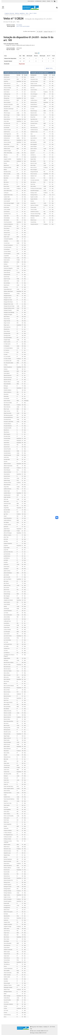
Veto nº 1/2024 (32, 13)
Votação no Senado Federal (39, 73)
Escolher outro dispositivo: (29, 31)
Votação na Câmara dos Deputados (15, 73)
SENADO (44, 1)
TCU (52, 1)
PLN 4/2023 (19, 25)
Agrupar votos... (49, 68)
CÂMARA (48, 1)
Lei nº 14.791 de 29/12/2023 (22, 26)
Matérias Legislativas (20, 13)
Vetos (27, 13)
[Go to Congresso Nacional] (30, 8)
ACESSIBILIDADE (38, 1)
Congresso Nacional (9, 13)
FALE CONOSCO (31, 1)
